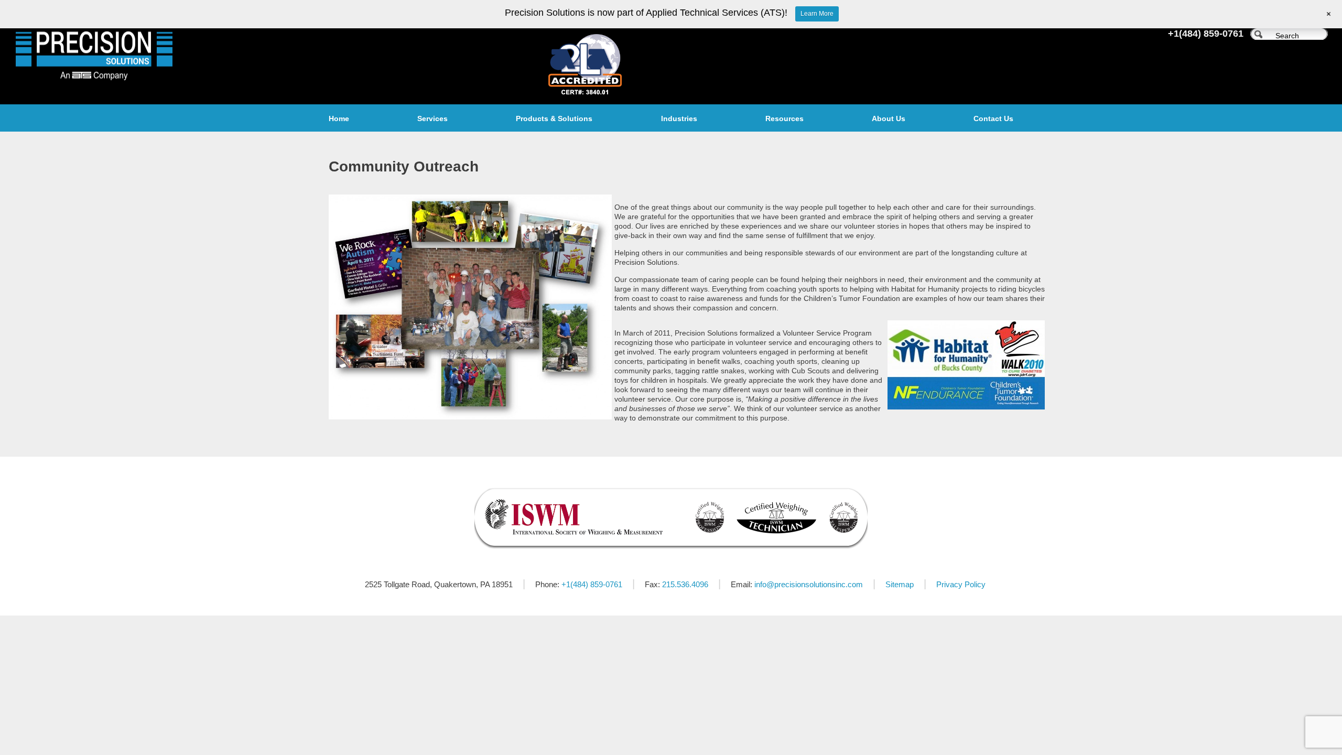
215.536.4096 (685, 584)
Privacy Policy (961, 584)
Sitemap (899, 584)
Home (339, 118)
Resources (784, 118)
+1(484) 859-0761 (1205, 33)
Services (432, 118)
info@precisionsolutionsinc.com (808, 584)
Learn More (817, 13)
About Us (888, 118)
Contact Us (993, 118)
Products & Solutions (554, 118)
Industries (679, 118)
